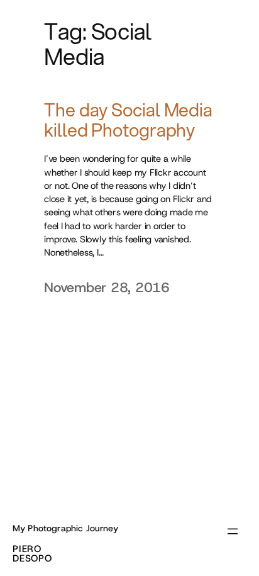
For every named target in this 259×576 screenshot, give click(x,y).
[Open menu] (232, 531)
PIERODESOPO (32, 554)
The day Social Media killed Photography (128, 120)
